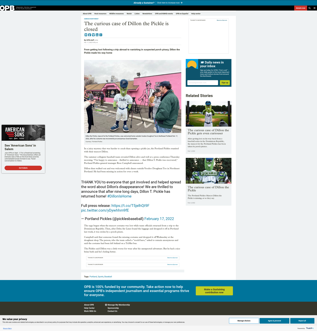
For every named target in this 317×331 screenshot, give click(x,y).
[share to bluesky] (93, 35)
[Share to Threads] (101, 35)
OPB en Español (182, 14)
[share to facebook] (90, 35)
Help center (195, 14)
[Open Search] (309, 8)
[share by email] (86, 35)
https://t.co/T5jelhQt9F (130, 205)
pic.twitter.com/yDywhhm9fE (105, 210)
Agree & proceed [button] (274, 321)
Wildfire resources (116, 14)
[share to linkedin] (97, 35)
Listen (137, 14)
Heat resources (100, 14)
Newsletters (147, 14)
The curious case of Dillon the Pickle (208, 188)
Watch (129, 14)
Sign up (225, 82)
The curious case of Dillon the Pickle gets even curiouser (208, 131)
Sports (101, 276)
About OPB (87, 14)
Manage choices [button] (244, 321)
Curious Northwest (91, 19)
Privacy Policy (7, 328)
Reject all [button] (302, 321)
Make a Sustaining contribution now (214, 291)
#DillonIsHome (119, 196)
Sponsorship (113, 308)
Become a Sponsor (172, 257)
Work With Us (90, 311)
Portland (93, 276)
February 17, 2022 (159, 219)
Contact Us (112, 311)
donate (300, 8)
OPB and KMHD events (164, 14)
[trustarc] (309, 328)
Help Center (89, 308)
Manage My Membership (119, 305)
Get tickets (23, 168)
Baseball (108, 276)
